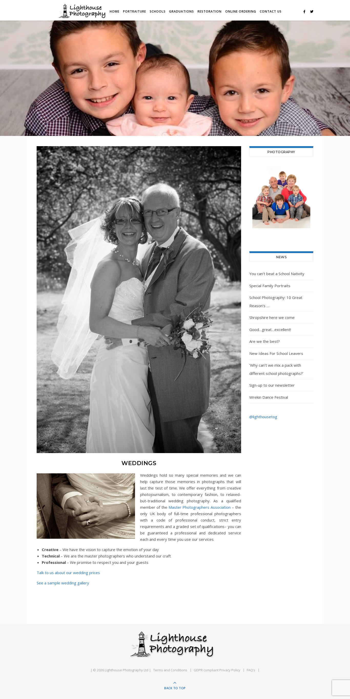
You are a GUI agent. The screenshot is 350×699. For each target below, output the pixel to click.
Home (114, 11)
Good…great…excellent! (270, 329)
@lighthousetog (263, 416)
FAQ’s (251, 670)
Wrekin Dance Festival (268, 397)
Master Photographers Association (200, 507)
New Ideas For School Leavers (276, 353)
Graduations (181, 11)
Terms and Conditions (170, 670)
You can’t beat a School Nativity (276, 273)
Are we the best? (264, 341)
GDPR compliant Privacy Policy (217, 670)
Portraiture (134, 11)
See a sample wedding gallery (63, 582)
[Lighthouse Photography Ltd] (175, 644)
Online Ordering (240, 11)
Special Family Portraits (269, 285)
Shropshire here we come (272, 317)
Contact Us (271, 11)
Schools (158, 11)
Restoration (210, 11)
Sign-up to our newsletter (272, 385)
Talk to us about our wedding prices (68, 572)
